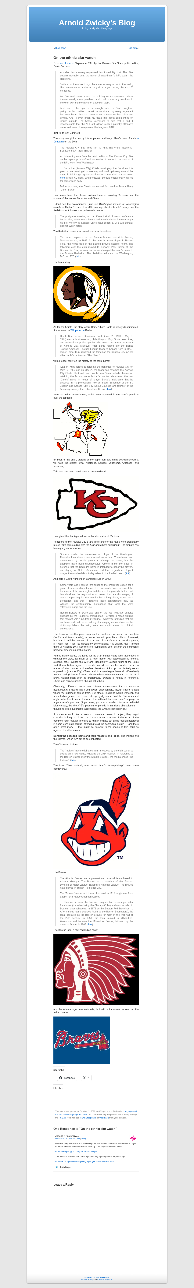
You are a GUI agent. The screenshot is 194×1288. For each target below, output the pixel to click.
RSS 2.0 (62, 1118)
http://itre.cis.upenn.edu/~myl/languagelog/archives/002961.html (84, 1161)
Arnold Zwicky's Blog (97, 23)
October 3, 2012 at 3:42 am (67, 1139)
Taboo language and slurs (75, 1114)
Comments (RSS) (104, 1279)
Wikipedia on (77, 330)
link (78, 256)
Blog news (60, 48)
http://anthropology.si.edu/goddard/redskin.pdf (76, 1151)
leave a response (88, 1118)
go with (133, 48)
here (62, 178)
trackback (104, 1118)
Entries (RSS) (87, 1279)
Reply (83, 1139)
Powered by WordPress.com (96, 1277)
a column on (67, 63)
